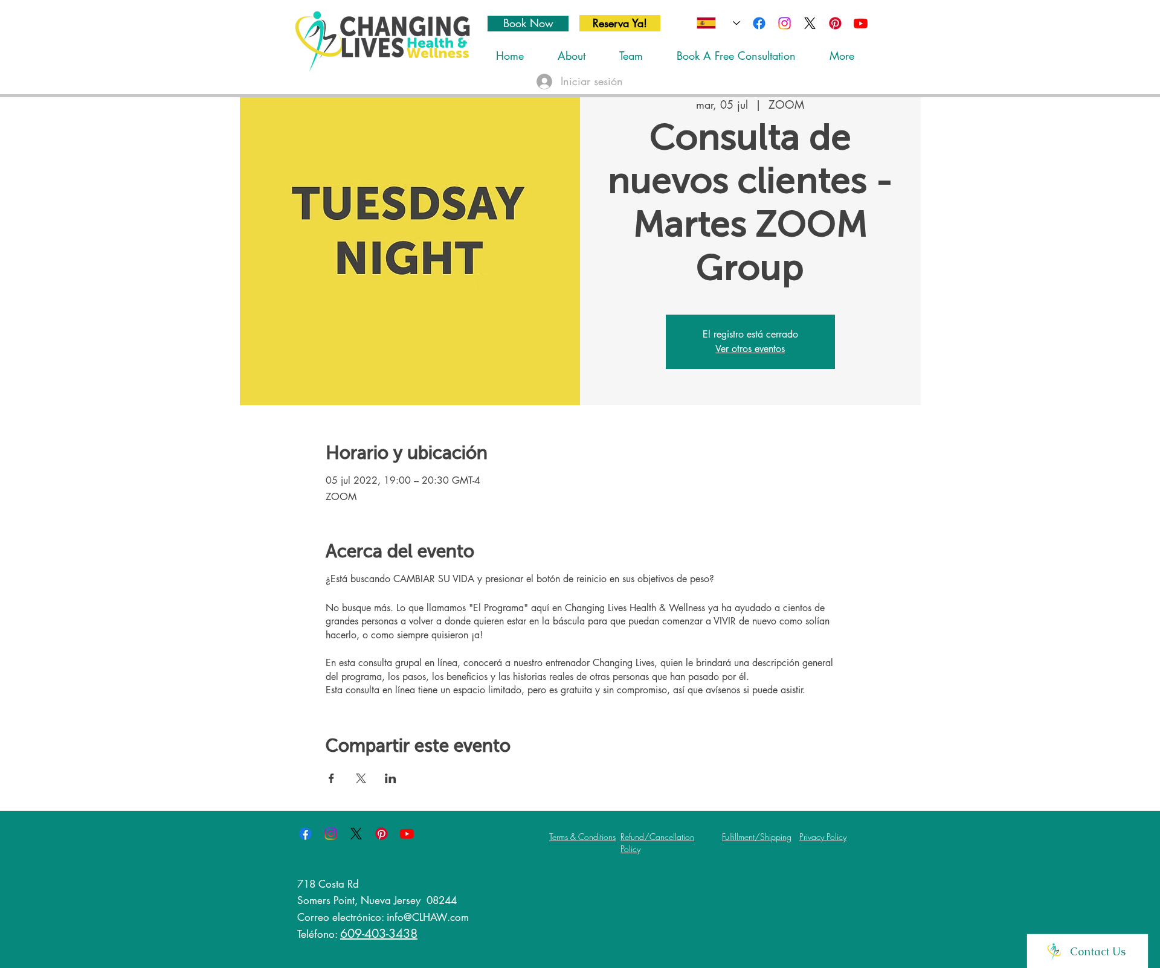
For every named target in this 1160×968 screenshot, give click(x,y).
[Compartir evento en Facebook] (331, 778)
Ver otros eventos (750, 348)
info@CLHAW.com (428, 917)
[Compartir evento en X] (361, 778)
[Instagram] (784, 23)
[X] (810, 23)
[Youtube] (860, 23)
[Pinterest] (835, 23)
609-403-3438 (378, 933)
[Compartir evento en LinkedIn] (390, 778)
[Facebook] (759, 23)
